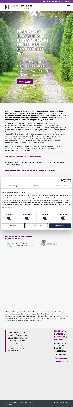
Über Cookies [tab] (60, 186)
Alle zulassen (59, 225)
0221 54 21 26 (61, 351)
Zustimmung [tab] (12, 186)
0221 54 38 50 (61, 355)
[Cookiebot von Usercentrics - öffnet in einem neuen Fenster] (62, 180)
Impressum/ (57, 402)
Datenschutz (65, 402)
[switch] (27, 218)
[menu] (68, 5)
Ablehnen (13, 225)
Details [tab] (36, 186)
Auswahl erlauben (36, 225)
